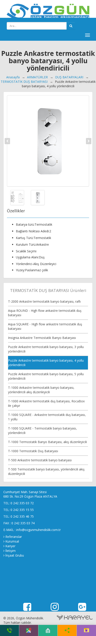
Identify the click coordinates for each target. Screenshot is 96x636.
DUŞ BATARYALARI (69, 77)
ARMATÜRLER (37, 77)
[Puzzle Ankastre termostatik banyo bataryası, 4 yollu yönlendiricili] (48, 140)
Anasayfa (13, 77)
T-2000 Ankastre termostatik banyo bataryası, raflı (44, 301)
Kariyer (10, 546)
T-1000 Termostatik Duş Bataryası (33, 451)
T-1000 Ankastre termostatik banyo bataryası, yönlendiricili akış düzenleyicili (41, 389)
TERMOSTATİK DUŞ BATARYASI (24, 81)
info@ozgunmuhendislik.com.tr (38, 530)
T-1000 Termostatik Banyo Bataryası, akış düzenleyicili (47, 442)
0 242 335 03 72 (22, 503)
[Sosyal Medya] (67, 630)
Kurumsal (12, 541)
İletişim (10, 551)
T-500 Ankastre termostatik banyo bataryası (40, 460)
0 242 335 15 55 (22, 510)
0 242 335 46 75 (22, 516)
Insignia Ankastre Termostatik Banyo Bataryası (42, 338)
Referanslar (13, 537)
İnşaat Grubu (14, 555)
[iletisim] (86, 630)
